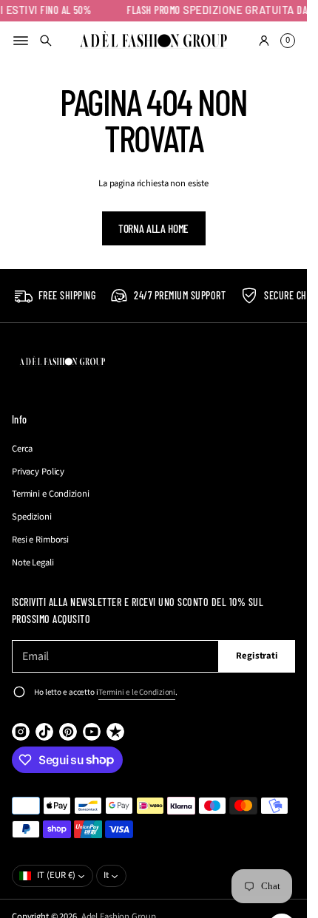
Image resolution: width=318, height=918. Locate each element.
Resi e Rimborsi (40, 539)
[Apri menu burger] (21, 41)
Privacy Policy (38, 471)
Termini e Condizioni (50, 493)
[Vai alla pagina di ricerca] (45, 40)
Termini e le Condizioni (136, 692)
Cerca (22, 448)
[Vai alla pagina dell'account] (264, 40)
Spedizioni (32, 516)
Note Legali (33, 562)
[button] (45, 40)
